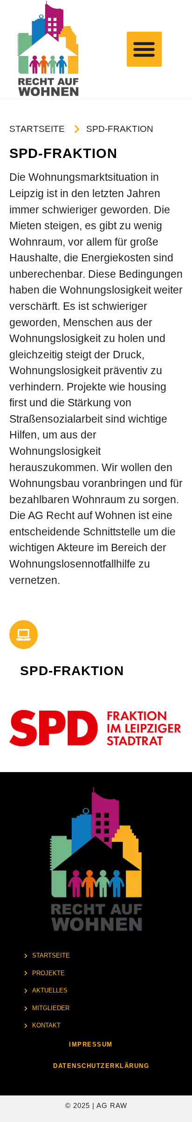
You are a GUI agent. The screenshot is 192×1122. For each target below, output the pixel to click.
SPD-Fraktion (72, 671)
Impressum (91, 1044)
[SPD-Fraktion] (23, 634)
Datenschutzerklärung (101, 1065)
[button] (144, 49)
